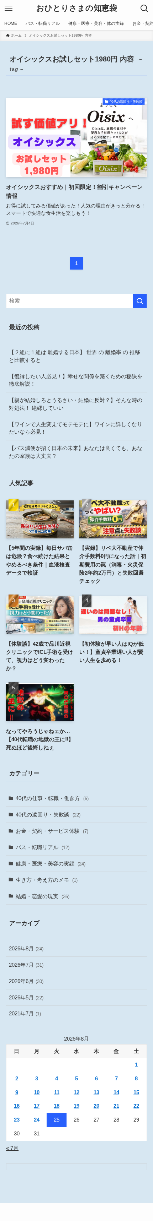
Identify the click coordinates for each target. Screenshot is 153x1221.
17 (36, 1106)
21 (116, 1106)
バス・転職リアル (42, 847)
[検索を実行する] (140, 301)
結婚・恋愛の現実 (42, 896)
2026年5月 (26, 997)
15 (136, 1092)
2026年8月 (26, 948)
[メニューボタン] (8, 8)
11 (56, 1092)
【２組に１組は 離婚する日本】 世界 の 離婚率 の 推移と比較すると (74, 356)
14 (116, 1092)
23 (17, 1120)
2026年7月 (26, 965)
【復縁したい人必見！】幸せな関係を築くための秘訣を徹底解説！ (75, 380)
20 (96, 1106)
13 (96, 1092)
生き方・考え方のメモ (47, 880)
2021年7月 (25, 1013)
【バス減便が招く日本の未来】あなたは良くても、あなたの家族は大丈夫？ (75, 452)
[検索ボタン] (144, 8)
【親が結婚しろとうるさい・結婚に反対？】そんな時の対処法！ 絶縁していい (75, 404)
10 (36, 1092)
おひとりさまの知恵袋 (76, 8)
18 (56, 1106)
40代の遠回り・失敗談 (48, 815)
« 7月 (12, 1148)
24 (36, 1120)
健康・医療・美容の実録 (50, 864)
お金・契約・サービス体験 (52, 831)
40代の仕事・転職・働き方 (52, 798)
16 (17, 1106)
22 (136, 1106)
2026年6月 (26, 981)
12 (76, 1092)
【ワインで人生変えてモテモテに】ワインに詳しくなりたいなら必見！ (75, 428)
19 (76, 1106)
